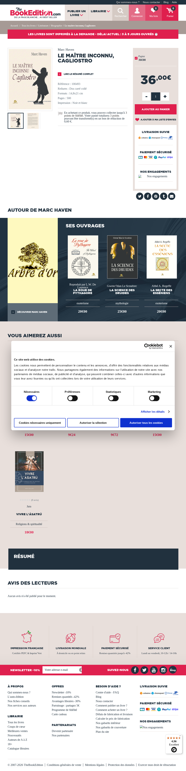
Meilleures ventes (18, 731)
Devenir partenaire (62, 731)
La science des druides (122, 291)
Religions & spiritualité (29, 524)
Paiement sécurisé (115, 648)
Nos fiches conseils (19, 701)
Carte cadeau (59, 714)
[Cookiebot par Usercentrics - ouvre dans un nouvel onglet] (147, 346)
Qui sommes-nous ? (128, 2)
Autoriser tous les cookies (146, 422)
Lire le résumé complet (78, 74)
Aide (174, 2)
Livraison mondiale (71, 648)
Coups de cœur (16, 726)
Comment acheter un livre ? (111, 709)
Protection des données (121, 764)
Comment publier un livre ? (111, 705)
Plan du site (102, 731)
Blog (166, 2)
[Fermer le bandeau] (170, 346)
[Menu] (180, 736)
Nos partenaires (61, 735)
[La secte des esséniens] (161, 256)
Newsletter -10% (61, 692)
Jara (29, 506)
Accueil (14, 25)
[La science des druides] (122, 256)
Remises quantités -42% (65, 696)
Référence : (64, 83)
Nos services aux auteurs (22, 705)
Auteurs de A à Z (17, 739)
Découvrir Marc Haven (32, 312)
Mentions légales (94, 764)
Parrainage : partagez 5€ (65, 705)
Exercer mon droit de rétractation (157, 764)
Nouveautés (14, 735)
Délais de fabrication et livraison (114, 714)
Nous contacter (151, 2)
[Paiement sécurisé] (155, 158)
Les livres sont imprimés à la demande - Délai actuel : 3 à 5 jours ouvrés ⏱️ (93, 34)
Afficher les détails (153, 411)
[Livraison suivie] (155, 138)
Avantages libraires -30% (66, 701)
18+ (10, 744)
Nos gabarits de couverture (111, 727)
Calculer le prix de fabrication (113, 718)
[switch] (72, 398)
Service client (159, 648)
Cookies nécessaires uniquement (40, 422)
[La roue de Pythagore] (82, 256)
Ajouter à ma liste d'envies (158, 119)
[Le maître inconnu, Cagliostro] (30, 108)
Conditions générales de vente (64, 764)
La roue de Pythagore (82, 291)
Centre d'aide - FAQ (107, 692)
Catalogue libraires (18, 748)
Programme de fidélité (64, 709)
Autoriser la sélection (93, 422)
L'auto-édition (16, 696)
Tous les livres (16, 722)
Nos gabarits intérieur (108, 723)
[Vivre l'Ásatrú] (29, 471)
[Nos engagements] (155, 176)
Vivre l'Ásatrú (29, 514)
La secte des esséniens (161, 291)
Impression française (27, 648)
